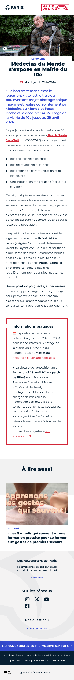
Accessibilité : (49, 655)
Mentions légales (13, 655)
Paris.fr (66, 646)
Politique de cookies (36, 660)
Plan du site (58, 660)
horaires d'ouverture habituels (34, 357)
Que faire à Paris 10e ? (35, 672)
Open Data (15, 660)
